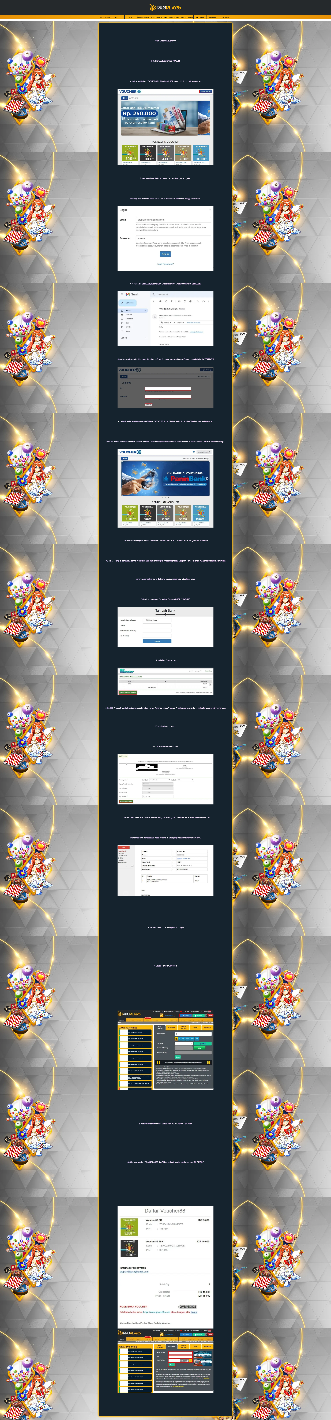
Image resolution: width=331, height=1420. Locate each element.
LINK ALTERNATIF (187, 17)
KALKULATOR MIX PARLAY (146, 17)
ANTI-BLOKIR (200, 17)
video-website (174, 17)
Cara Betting (161, 17)
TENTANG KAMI (104, 17)
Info (130, 17)
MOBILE (117, 17)
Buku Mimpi (213, 17)
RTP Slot (225, 17)
